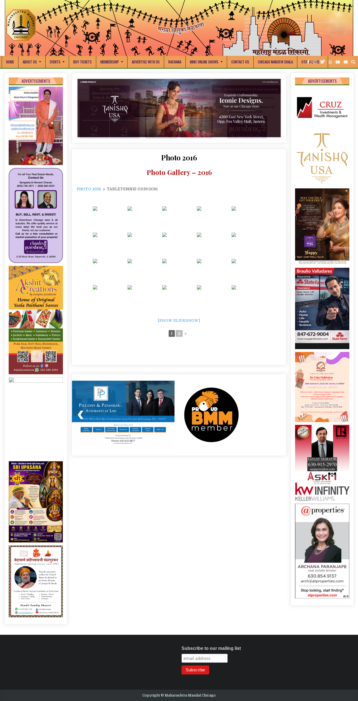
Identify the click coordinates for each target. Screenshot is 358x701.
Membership (109, 62)
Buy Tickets (82, 62)
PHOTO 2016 (89, 193)
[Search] (353, 62)
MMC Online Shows (204, 62)
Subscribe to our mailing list (211, 648)
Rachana (174, 62)
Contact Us (240, 62)
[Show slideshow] (179, 325)
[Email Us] (346, 62)
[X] (322, 62)
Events (55, 62)
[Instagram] (315, 62)
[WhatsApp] (330, 62)
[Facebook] (308, 62)
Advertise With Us (146, 62)
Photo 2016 (179, 162)
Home (10, 62)
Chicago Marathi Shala (275, 62)
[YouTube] (338, 62)
